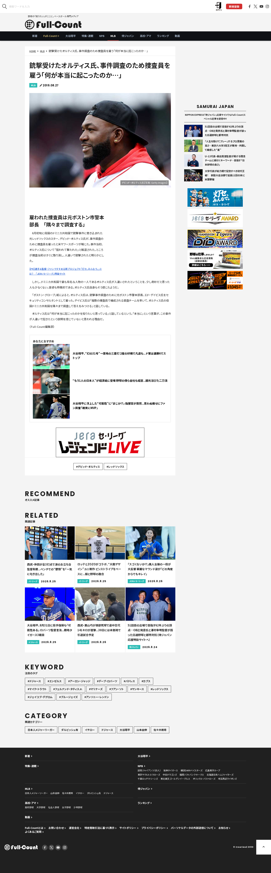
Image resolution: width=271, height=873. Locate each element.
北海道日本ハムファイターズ (220, 774)
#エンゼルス (55, 681)
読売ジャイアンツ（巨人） (149, 770)
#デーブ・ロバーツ (107, 681)
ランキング (163, 36)
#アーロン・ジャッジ (79, 681)
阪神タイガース (171, 770)
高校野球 (29, 807)
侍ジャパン (128, 36)
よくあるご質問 (33, 832)
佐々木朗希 (160, 730)
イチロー (90, 730)
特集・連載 (87, 36)
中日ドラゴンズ (170, 774)
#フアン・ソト (116, 689)
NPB (102, 36)
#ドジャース (34, 681)
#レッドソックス (115, 466)
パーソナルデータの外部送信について (192, 828)
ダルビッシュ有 (69, 730)
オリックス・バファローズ (204, 778)
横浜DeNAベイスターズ (191, 770)
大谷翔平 (70, 36)
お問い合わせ (56, 828)
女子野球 (66, 807)
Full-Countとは (34, 828)
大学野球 (41, 807)
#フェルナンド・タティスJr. (67, 689)
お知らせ (223, 828)
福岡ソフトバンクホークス (192, 774)
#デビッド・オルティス (88, 466)
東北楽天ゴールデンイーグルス (175, 778)
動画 (177, 36)
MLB (113, 36)
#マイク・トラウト (37, 689)
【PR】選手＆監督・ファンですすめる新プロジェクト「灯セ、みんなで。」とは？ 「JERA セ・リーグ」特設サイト (65, 271)
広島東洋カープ (212, 770)
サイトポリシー (127, 828)
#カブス (146, 681)
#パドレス (129, 681)
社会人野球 (53, 807)
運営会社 (74, 828)
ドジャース (107, 730)
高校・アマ (145, 36)
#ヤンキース (137, 689)
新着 (34, 36)
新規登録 (234, 6)
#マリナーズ (96, 689)
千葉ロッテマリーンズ (148, 778)
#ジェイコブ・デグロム (40, 697)
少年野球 (78, 807)
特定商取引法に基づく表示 (99, 828)
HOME (32, 51)
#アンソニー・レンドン (96, 697)
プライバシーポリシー (153, 828)
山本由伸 (142, 730)
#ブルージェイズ (68, 697)
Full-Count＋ (51, 36)
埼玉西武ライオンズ (227, 778)
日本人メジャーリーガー (41, 730)
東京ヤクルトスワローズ (149, 774)
